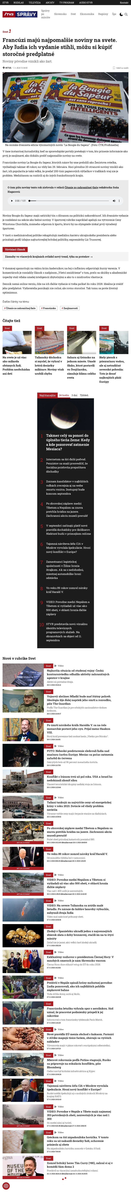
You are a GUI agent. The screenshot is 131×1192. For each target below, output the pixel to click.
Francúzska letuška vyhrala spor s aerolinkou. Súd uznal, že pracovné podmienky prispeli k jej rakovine (80, 1012)
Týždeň (84, 395)
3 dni (74, 395)
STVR (5, 2)
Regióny (103, 14)
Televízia (35, 2)
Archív (50, 2)
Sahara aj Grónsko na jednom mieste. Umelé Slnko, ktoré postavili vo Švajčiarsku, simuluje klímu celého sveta (81, 367)
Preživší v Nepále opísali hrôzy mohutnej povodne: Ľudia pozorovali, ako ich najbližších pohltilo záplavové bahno (79, 986)
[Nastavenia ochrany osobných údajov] (6, 1186)
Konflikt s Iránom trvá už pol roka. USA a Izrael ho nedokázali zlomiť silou (79, 778)
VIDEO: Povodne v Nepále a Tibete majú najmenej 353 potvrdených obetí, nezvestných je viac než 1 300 (79, 1115)
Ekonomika (87, 14)
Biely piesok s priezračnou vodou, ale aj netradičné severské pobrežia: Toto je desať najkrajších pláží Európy (111, 369)
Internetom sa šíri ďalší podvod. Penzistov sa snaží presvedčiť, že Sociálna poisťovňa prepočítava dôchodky (67, 465)
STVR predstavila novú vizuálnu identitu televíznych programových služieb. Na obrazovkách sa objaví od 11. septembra (67, 632)
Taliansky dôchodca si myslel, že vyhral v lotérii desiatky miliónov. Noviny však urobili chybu (49, 365)
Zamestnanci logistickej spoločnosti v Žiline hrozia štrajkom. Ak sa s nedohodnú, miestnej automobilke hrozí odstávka (65, 570)
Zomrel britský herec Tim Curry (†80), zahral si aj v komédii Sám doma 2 (80, 1164)
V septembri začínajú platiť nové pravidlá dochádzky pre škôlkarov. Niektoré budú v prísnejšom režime (68, 530)
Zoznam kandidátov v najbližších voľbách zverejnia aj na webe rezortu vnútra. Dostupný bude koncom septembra (67, 487)
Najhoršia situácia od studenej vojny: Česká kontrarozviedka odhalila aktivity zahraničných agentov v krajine (78, 674)
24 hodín (64, 395)
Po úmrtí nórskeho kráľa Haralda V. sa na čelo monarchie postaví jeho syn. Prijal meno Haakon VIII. (78, 728)
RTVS (8, 67)
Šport (115, 14)
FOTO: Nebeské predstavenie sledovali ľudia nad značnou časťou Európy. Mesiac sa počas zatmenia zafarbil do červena (80, 754)
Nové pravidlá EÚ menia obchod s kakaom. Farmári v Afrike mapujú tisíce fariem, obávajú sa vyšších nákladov (80, 1037)
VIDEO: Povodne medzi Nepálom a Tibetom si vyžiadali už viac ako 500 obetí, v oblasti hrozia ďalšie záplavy (68, 608)
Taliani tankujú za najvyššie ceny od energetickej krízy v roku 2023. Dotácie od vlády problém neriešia (79, 806)
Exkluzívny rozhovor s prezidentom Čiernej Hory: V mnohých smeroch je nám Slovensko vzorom (80, 958)
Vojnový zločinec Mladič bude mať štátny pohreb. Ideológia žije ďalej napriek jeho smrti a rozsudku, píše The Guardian (79, 699)
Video (61, 665)
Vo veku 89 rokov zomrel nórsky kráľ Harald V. (77, 854)
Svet (73, 14)
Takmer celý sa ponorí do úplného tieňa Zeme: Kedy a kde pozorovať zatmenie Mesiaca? (68, 442)
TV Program (66, 2)
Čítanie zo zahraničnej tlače (81, 187)
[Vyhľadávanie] (126, 14)
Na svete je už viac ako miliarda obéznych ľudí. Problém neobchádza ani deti (16, 365)
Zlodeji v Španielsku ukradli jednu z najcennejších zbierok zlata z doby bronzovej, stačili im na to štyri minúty (80, 934)
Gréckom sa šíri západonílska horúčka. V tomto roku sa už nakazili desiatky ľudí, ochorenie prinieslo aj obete (78, 1140)
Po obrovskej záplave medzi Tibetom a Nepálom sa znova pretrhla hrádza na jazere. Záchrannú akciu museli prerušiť (67, 510)
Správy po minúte (45, 14)
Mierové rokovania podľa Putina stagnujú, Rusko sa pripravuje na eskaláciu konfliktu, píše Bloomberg (79, 1063)
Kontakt (124, 2)
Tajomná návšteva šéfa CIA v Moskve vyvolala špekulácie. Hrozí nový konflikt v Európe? (68, 548)
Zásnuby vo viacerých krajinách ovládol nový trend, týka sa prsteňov (47, 256)
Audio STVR (85, 2)
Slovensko (60, 14)
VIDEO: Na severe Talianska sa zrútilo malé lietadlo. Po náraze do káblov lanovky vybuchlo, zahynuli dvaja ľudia (78, 909)
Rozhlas (19, 2)
